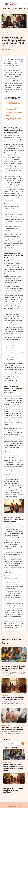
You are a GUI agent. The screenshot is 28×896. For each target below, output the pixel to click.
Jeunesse (5, 762)
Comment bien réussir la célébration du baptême (12, 699)
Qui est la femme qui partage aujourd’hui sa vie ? (13, 108)
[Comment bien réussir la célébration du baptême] (14, 685)
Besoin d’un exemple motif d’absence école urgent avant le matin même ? (13, 767)
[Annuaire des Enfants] (10, 3)
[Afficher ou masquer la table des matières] (22, 98)
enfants (6, 155)
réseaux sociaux (8, 228)
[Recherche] (21, 3)
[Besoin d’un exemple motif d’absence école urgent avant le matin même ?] (14, 754)
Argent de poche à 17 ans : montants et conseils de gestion (13, 668)
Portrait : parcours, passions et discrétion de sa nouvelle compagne (14, 114)
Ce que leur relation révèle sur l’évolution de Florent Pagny (14, 119)
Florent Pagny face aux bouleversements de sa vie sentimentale (13, 103)
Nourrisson (3, 725)
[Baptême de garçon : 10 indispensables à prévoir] (14, 715)
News (5, 33)
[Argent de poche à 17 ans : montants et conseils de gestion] (14, 654)
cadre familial (9, 552)
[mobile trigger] (2, 3)
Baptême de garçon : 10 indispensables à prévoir (12, 728)
